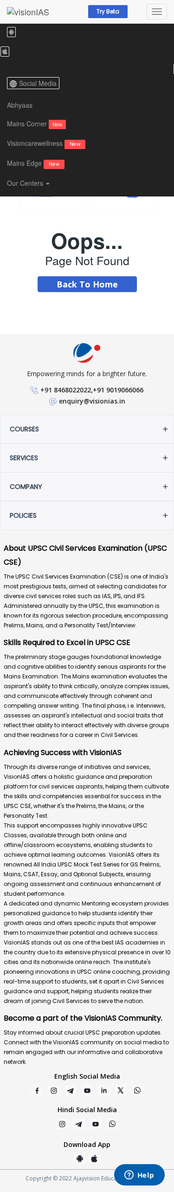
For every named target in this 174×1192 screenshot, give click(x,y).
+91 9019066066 (118, 389)
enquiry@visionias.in (92, 401)
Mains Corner (34, 123)
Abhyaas (19, 105)
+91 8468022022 (65, 389)
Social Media (38, 83)
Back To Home (87, 284)
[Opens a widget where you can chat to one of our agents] (139, 1175)
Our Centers (26, 183)
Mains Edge (33, 163)
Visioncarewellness (43, 143)
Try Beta (108, 11)
